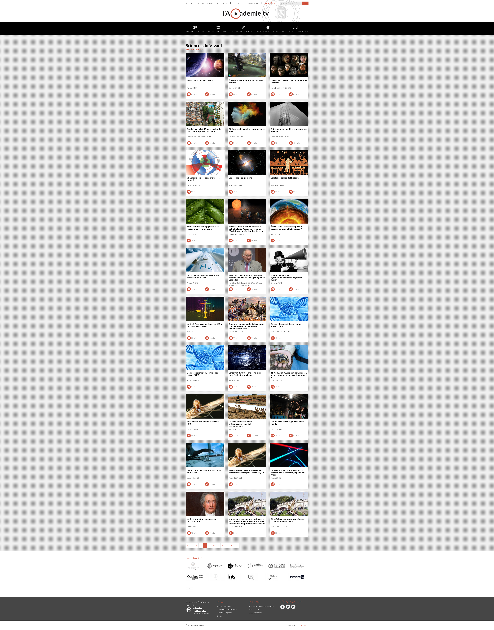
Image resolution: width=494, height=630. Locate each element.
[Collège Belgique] (256, 566)
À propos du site (224, 606)
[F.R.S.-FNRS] (236, 577)
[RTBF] (297, 577)
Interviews (238, 3)
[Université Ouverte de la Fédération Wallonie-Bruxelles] (256, 577)
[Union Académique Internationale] (215, 577)
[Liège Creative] (276, 577)
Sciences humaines (268, 31)
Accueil (190, 3)
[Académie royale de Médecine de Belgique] (215, 566)
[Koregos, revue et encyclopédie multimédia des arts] (297, 566)
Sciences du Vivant (242, 31)
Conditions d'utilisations (227, 609)
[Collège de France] (276, 566)
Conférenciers (205, 3)
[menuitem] (191, 3)
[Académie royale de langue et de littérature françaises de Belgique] (236, 566)
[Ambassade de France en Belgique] (189, 588)
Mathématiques (195, 31)
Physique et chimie (218, 31)
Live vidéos (269, 3)
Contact (220, 616)
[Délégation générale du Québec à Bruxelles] (195, 577)
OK (305, 3)
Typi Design (303, 625)
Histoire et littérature (295, 31)
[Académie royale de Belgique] (195, 566)
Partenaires (254, 3)
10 (232, 545)
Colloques (222, 3)
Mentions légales (224, 612)
